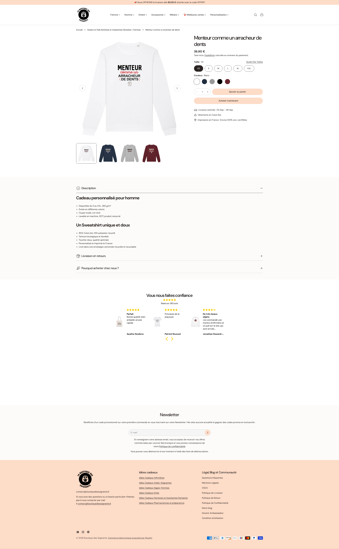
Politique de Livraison (212, 493)
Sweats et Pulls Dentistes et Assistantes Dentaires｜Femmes (114, 30)
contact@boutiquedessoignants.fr (94, 503)
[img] (169, 300)
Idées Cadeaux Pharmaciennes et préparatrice (161, 503)
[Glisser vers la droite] (177, 88)
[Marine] (204, 81)
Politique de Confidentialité (215, 503)
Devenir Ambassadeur (213, 513)
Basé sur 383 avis (169, 303)
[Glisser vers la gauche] (82, 88)
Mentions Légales (210, 482)
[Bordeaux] (227, 81)
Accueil (79, 30)
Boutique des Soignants (95, 538)
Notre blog (207, 508)
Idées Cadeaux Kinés (149, 493)
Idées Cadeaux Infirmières (151, 477)
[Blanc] (197, 81)
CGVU (205, 487)
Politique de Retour (211, 498)
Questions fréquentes (212, 477)
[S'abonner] (207, 432)
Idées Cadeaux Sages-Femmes (154, 487)
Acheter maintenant (228, 100)
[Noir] (220, 81)
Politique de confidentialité (172, 446)
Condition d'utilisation (212, 518)
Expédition (210, 55)
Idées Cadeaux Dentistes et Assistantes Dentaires (163, 498)
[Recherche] (255, 14)
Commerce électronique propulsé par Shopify (130, 538)
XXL (249, 68)
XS (198, 68)
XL (238, 68)
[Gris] (212, 81)
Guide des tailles (254, 62)
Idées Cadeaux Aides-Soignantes (155, 482)
